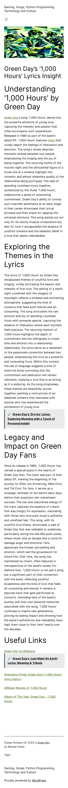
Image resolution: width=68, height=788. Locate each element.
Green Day (11, 117)
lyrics (51, 140)
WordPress (39, 780)
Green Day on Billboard (19, 651)
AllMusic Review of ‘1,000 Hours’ (25, 688)
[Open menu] (6, 19)
